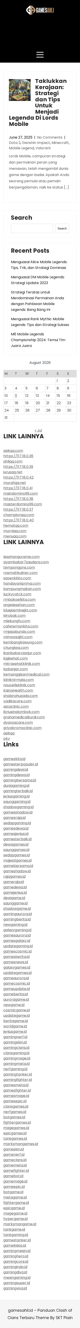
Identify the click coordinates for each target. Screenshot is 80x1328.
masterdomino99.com (22, 504)
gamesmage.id (16, 1095)
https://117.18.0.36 (18, 456)
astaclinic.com (16, 706)
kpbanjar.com (15, 669)
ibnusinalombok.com (21, 711)
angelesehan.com (19, 604)
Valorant (43, 148)
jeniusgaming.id (16, 796)
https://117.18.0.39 (18, 466)
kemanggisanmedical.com (26, 674)
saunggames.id (16, 849)
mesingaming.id (16, 1277)
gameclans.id (14, 1159)
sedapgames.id (16, 855)
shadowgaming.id (18, 807)
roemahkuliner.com (20, 572)
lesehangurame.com (21, 556)
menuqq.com (14, 536)
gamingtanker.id (17, 1074)
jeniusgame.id (15, 1031)
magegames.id (16, 1127)
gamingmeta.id (16, 1063)
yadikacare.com (17, 701)
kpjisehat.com (15, 658)
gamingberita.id (17, 919)
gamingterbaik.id (18, 790)
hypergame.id (15, 1218)
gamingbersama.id (19, 780)
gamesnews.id (15, 962)
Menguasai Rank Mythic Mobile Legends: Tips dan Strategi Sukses (40, 321)
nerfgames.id (14, 1111)
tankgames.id (15, 1138)
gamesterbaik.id (17, 839)
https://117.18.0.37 (18, 509)
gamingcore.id (15, 1261)
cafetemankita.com (20, 626)
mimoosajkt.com (17, 636)
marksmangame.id (19, 1224)
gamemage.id (15, 1181)
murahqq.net (14, 482)
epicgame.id (14, 1208)
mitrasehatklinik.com (21, 663)
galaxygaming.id (17, 929)
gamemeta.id (15, 1165)
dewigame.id (14, 897)
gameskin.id (13, 1149)
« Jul (38, 430)
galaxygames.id (16, 967)
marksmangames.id (20, 1143)
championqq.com (18, 514)
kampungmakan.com (22, 588)
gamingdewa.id (16, 774)
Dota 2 (14, 142)
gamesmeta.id (15, 1085)
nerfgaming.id (15, 1069)
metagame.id (15, 1197)
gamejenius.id (15, 892)
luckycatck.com (17, 594)
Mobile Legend (21, 148)
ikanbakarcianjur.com (22, 653)
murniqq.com (14, 530)
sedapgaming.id (17, 823)
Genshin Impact (36, 142)
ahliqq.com (12, 461)
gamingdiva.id (15, 1272)
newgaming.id (15, 924)
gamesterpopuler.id (20, 764)
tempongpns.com (19, 567)
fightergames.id (17, 1122)
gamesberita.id (16, 956)
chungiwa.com (16, 647)
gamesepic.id (14, 1101)
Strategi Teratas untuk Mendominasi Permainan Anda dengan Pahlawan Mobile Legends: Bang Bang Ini (37, 301)
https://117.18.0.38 (18, 498)
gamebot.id (13, 1175)
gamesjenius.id (15, 833)
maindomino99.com (20, 493)
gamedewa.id (15, 887)
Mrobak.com (14, 615)
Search (21, 218)
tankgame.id (14, 1229)
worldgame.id (15, 1026)
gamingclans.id (16, 1047)
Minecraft (60, 142)
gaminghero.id (15, 1256)
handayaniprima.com (22, 583)
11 (16, 395)
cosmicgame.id (16, 1010)
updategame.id (16, 1015)
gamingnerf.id (15, 1036)
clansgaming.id (16, 1052)
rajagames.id (14, 876)
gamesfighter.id (17, 1090)
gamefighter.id (16, 1170)
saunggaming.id (16, 801)
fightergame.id (16, 1202)
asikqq (8, 733)
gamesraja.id (14, 817)
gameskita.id (14, 758)
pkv (6, 738)
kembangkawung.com (22, 642)
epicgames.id (14, 1133)
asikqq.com (13, 450)
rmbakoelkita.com (19, 599)
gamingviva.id (15, 1288)
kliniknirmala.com (18, 679)
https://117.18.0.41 (18, 488)
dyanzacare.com (18, 722)
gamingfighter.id (17, 1079)
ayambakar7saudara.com (26, 562)
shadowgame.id (17, 908)
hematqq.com (15, 525)
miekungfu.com (16, 620)
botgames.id (14, 1117)
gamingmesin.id (16, 1250)
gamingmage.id (16, 1058)
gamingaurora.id (17, 913)
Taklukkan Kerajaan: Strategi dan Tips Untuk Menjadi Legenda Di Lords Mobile (38, 102)
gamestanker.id (17, 1240)
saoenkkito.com (17, 578)
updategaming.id (18, 946)
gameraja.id (13, 881)
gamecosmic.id (16, 983)
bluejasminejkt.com (20, 610)
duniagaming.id (16, 785)
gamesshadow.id (17, 812)
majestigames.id (17, 860)
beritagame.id (15, 1020)
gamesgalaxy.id (16, 940)
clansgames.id (15, 1106)
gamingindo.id (15, 1266)
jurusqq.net (12, 472)
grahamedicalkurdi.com (24, 717)
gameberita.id (15, 994)
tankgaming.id (15, 1234)
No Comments (49, 137)
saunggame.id (15, 903)
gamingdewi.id (15, 769)
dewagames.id (15, 844)
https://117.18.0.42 (18, 477)
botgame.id (13, 1192)
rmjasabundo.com (19, 631)
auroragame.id (16, 999)
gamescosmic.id (17, 951)
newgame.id (13, 1004)
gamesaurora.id (17, 935)
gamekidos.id (14, 1245)
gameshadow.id (17, 871)
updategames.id (17, 972)
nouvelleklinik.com (19, 685)
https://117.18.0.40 (18, 520)
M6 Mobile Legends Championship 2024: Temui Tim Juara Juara (38, 340)
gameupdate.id (16, 988)
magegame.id (15, 1213)
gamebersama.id (18, 865)
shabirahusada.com (20, 695)
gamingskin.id (15, 1042)
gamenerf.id (13, 1154)
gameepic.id (14, 1186)
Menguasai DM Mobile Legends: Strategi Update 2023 (38, 280)
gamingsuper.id (16, 1282)
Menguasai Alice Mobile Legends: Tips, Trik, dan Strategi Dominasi (39, 264)
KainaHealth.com (18, 690)
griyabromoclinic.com (22, 727)
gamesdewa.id (15, 828)
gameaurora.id (16, 978)
